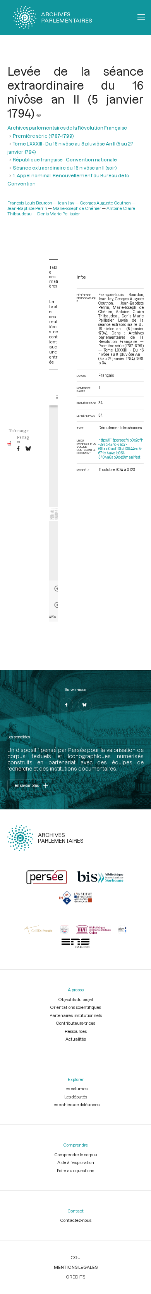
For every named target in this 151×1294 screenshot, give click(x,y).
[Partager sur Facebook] (18, 449)
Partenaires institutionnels (76, 1015)
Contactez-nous (75, 1220)
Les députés (75, 1096)
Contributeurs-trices (75, 1022)
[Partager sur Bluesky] (28, 449)
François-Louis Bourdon (29, 202)
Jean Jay (66, 202)
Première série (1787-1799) (43, 136)
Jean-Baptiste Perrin (27, 208)
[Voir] (38, 113)
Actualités (75, 1038)
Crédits (75, 1276)
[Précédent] (57, 588)
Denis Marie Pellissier (58, 213)
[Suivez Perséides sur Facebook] (66, 705)
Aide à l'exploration (75, 1162)
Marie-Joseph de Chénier (77, 208)
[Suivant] (57, 605)
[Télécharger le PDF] (9, 443)
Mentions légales (76, 1267)
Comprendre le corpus (75, 1154)
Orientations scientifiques (75, 1007)
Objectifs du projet (75, 999)
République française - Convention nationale (65, 159)
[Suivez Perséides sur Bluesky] (85, 705)
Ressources (76, 1031)
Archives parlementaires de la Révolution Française (67, 127)
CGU (75, 1257)
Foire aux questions (75, 1170)
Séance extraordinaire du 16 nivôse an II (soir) (65, 167)
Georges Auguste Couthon (105, 202)
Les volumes (75, 1088)
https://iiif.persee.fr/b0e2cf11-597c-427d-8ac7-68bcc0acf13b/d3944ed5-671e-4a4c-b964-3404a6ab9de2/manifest (121, 448)
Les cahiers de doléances (75, 1104)
